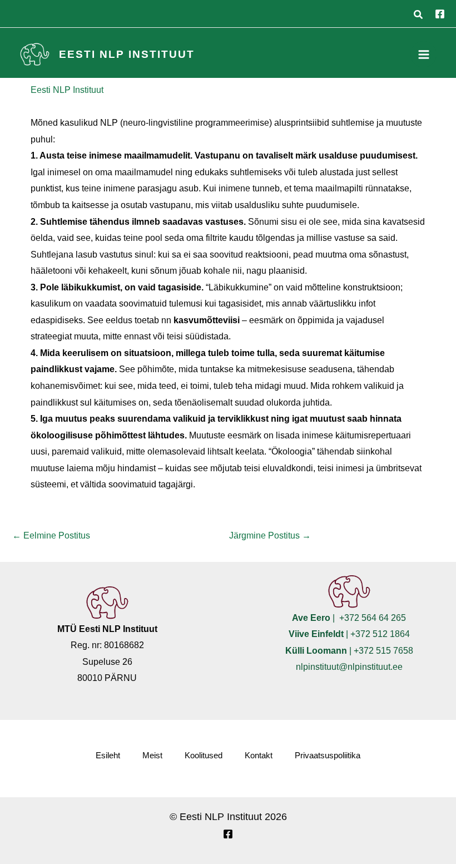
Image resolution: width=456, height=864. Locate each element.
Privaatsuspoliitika (327, 755)
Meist (152, 755)
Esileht (108, 755)
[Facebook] (440, 14)
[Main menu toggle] (423, 54)
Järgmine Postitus (270, 535)
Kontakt (258, 755)
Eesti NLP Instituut (127, 54)
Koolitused (203, 755)
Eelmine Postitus (51, 535)
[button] (419, 16)
